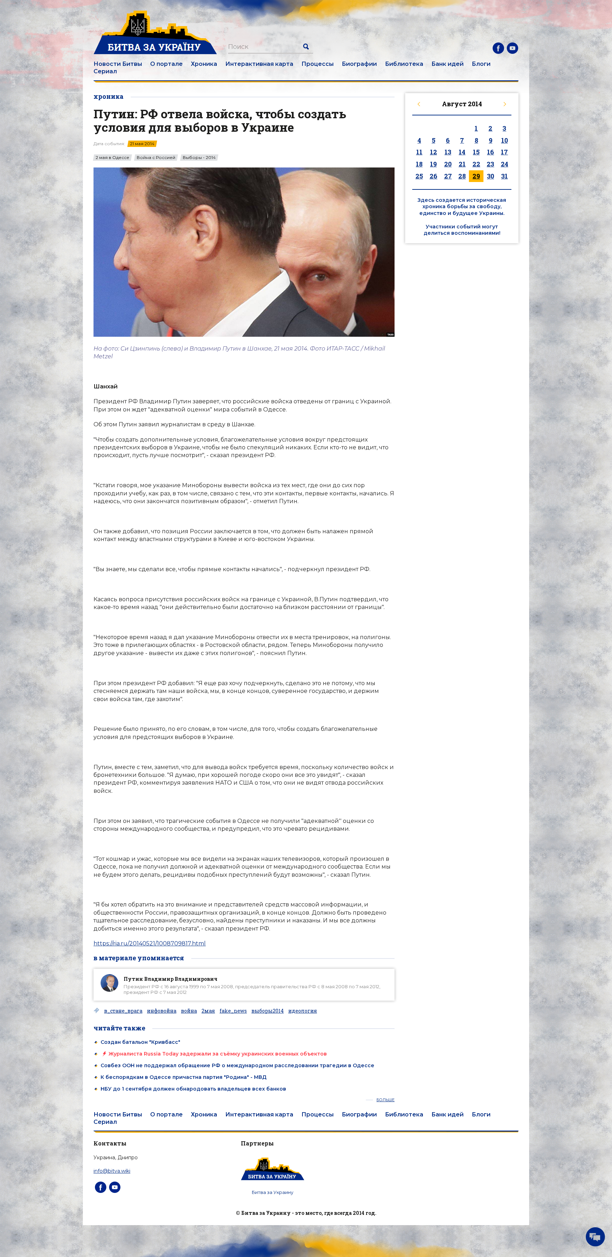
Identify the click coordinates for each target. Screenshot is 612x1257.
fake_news (233, 1011)
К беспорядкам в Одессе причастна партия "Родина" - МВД (184, 1077)
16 (490, 152)
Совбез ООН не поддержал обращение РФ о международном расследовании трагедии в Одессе (237, 1065)
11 (419, 152)
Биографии (359, 64)
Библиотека (404, 64)
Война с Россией (156, 157)
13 (447, 152)
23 (490, 164)
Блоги (481, 64)
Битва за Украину (272, 1192)
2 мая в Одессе (112, 157)
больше (385, 1100)
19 (433, 164)
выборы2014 (267, 1011)
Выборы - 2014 (199, 157)
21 (462, 164)
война (189, 1011)
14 (462, 152)
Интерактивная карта (259, 64)
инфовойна (161, 1011)
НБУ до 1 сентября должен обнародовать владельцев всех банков (193, 1089)
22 (476, 164)
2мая (208, 1011)
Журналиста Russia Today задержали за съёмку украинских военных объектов (217, 1054)
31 (504, 176)
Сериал (105, 71)
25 (419, 176)
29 (476, 176)
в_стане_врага (123, 1011)
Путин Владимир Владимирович (170, 979)
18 (419, 164)
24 (504, 164)
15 (476, 152)
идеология (302, 1011)
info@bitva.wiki (112, 1171)
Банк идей (447, 64)
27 (448, 176)
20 (448, 164)
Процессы (317, 64)
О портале (166, 64)
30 (490, 176)
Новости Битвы (118, 64)
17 (504, 152)
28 (462, 176)
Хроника (204, 64)
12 (433, 152)
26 (433, 176)
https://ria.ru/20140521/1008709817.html (150, 943)
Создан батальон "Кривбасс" (140, 1042)
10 (504, 140)
